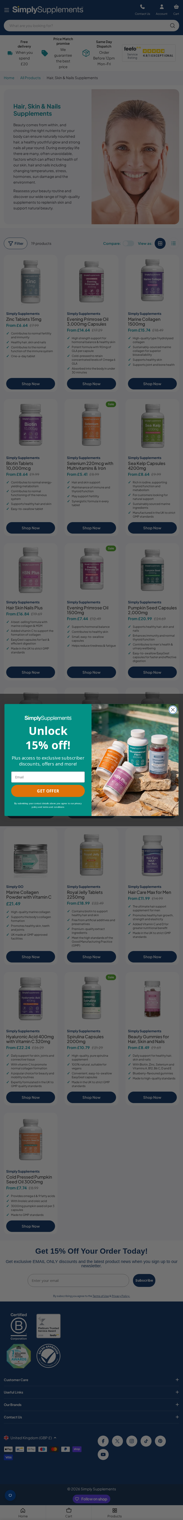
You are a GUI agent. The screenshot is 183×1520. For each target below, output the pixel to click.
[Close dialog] (173, 710)
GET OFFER (48, 790)
